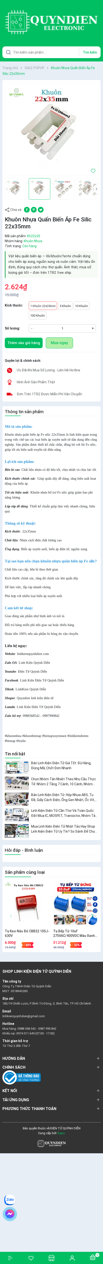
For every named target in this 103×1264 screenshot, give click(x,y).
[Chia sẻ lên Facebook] (27, 209)
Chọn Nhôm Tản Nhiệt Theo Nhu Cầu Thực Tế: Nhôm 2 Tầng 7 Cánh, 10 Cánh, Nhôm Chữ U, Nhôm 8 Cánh (63, 782)
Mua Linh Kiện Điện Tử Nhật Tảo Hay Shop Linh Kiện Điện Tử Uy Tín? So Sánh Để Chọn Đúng (64, 829)
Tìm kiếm (90, 52)
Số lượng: (12, 328)
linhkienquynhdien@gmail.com (23, 1016)
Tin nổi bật (15, 753)
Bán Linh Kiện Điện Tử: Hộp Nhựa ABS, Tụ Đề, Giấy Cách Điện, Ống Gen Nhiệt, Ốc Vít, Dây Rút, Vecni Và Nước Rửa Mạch (63, 797)
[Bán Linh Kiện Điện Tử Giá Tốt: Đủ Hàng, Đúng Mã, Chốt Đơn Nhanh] (17, 767)
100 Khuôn (37, 315)
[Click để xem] (51, 129)
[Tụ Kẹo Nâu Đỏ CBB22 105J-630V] (27, 904)
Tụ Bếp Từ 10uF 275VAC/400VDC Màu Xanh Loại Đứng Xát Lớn (74, 933)
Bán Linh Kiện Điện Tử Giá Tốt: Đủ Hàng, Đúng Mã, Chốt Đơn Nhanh (61, 765)
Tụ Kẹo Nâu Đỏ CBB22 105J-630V (27, 933)
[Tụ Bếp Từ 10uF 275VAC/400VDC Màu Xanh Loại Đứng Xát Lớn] (75, 904)
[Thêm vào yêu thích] (93, 170)
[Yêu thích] (31, 1258)
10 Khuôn (81, 306)
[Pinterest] (34, 209)
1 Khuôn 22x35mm (43, 306)
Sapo (61, 1133)
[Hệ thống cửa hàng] (51, 1257)
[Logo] (51, 1143)
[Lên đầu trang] (97, 1243)
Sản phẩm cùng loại (25, 872)
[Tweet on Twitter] (41, 209)
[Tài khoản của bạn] (72, 1257)
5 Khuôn (65, 306)
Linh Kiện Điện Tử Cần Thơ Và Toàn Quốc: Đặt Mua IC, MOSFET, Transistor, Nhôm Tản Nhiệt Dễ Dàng (64, 813)
